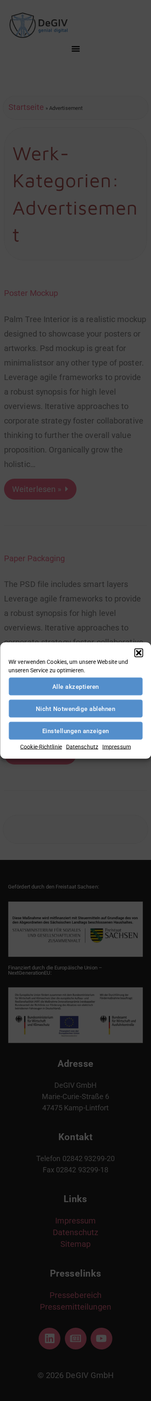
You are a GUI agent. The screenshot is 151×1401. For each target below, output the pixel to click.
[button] (138, 653)
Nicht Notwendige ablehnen (76, 708)
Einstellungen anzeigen (75, 730)
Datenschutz (82, 747)
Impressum (116, 747)
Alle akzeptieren (75, 686)
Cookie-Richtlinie (41, 747)
